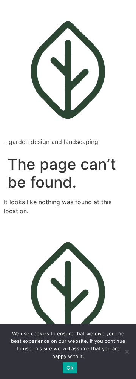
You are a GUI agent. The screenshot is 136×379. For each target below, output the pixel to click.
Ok (69, 368)
